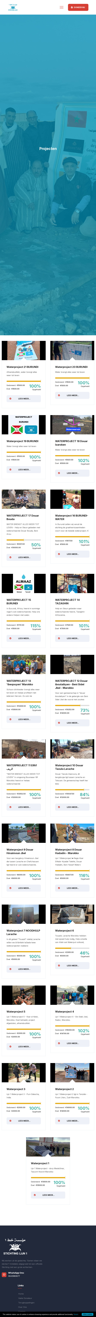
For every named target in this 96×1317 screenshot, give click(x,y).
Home (21, 1294)
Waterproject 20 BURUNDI (71, 366)
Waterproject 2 (64, 1089)
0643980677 (14, 1276)
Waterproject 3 (16, 1089)
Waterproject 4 (64, 1011)
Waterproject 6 (64, 930)
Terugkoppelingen (26, 1302)
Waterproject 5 (16, 1011)
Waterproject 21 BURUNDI (22, 366)
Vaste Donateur (25, 1298)
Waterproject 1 (40, 1163)
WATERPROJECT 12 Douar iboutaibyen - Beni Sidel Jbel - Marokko (71, 684)
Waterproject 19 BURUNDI (22, 441)
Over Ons (22, 1307)
